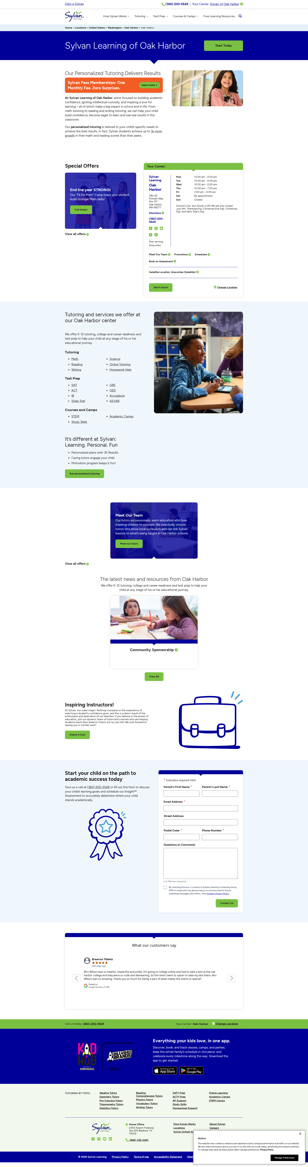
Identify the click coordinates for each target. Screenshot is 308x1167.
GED (113, 390)
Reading (76, 364)
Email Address (174, 801)
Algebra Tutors (108, 1092)
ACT (74, 390)
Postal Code (173, 830)
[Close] (300, 1133)
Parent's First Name (178, 787)
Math (74, 359)
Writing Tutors (144, 1107)
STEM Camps (217, 1100)
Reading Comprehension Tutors (149, 1094)
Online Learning (218, 1092)
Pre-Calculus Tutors (111, 1100)
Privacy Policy (266, 1150)
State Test (78, 401)
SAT (74, 385)
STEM (75, 416)
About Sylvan (217, 1124)
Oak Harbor (131, 27)
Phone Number (213, 830)
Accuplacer (117, 396)
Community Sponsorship (152, 649)
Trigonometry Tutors (111, 1104)
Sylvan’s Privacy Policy (218, 893)
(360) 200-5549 (156, 220)
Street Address (174, 816)
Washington (115, 27)
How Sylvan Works (184, 1124)
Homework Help (120, 370)
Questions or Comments (179, 844)
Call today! (81, 209)
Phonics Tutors (144, 1099)
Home (68, 27)
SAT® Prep (179, 1092)
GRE (113, 385)
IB (72, 396)
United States (97, 27)
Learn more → (149, 85)
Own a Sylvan (74, 4)
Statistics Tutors (108, 1108)
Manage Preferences (284, 1158)
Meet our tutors (129, 543)
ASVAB (115, 401)
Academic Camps (121, 416)
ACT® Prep (179, 1096)
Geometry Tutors (109, 1096)
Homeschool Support (185, 1108)
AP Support (179, 1100)
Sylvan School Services (187, 1131)
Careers (214, 1127)
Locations (80, 27)
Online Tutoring (120, 364)
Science (115, 359)
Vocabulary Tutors (147, 1103)
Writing (76, 370)
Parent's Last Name (216, 787)
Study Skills (79, 422)
